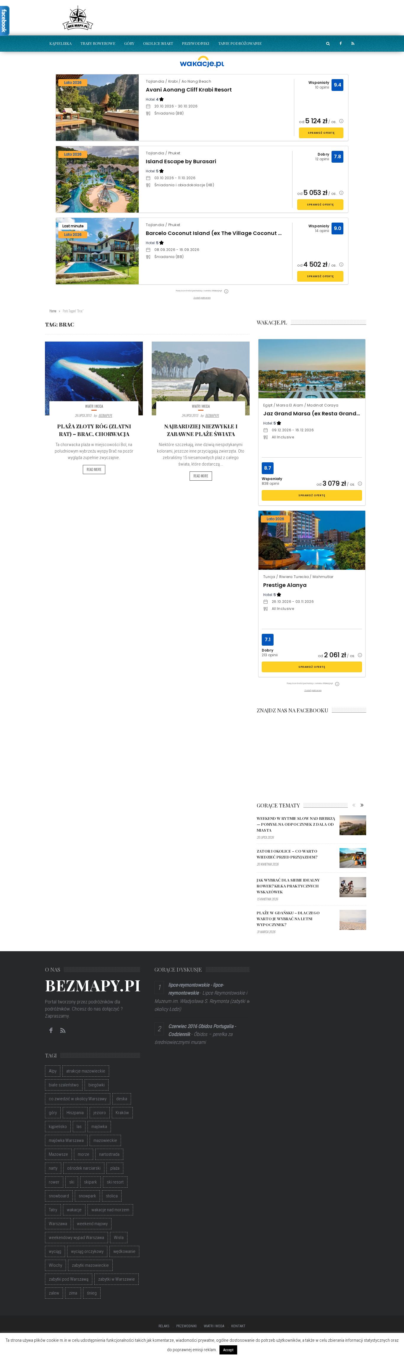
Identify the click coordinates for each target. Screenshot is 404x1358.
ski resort (115, 1182)
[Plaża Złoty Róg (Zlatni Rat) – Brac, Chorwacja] (94, 378)
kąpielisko (58, 1126)
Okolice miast (158, 43)
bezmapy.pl (105, 415)
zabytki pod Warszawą (68, 1279)
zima (73, 1293)
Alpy (52, 1071)
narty (53, 1168)
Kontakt (238, 1326)
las (79, 1126)
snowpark (87, 1196)
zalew (54, 1293)
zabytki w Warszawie (116, 1279)
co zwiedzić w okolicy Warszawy (77, 1098)
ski (71, 1182)
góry (53, 1112)
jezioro (99, 1112)
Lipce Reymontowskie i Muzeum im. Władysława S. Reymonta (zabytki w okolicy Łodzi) (202, 1001)
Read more (94, 469)
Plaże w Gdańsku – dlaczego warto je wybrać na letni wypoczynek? (288, 918)
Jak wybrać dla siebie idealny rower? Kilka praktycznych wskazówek (288, 885)
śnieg (92, 1293)
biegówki (96, 1085)
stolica (112, 1196)
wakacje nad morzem (110, 1209)
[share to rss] (353, 43)
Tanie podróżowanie (240, 43)
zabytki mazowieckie (90, 1265)
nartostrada (109, 1154)
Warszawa (58, 1223)
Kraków (122, 1112)
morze (83, 1154)
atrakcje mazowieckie (85, 1071)
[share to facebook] (340, 43)
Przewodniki (195, 43)
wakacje (74, 1209)
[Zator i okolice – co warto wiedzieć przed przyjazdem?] (353, 858)
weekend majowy (92, 1223)
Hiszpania (75, 1112)
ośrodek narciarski (84, 1168)
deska (121, 1098)
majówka (99, 1126)
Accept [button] (228, 1350)
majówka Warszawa (66, 1140)
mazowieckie (105, 1140)
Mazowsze (58, 1154)
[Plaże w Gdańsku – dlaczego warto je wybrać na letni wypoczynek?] (353, 920)
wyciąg (55, 1251)
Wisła (119, 1237)
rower (54, 1182)
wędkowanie (124, 1251)
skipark (90, 1182)
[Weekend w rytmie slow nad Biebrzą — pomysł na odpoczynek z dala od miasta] (353, 825)
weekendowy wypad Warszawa (76, 1237)
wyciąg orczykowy (87, 1251)
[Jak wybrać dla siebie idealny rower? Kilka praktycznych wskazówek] (353, 887)
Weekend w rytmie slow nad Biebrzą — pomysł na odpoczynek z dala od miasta (296, 824)
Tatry (53, 1209)
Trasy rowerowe (97, 43)
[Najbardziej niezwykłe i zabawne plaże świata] (201, 378)
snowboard (59, 1196)
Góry (129, 43)
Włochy (55, 1265)
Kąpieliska (60, 43)
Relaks (164, 1326)
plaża (114, 1168)
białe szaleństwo (64, 1085)
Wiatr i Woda (94, 406)
